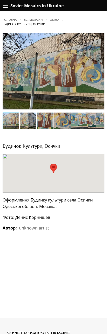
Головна (10, 20)
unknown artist (34, 228)
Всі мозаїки (33, 20)
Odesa (54, 20)
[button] (100, 38)
